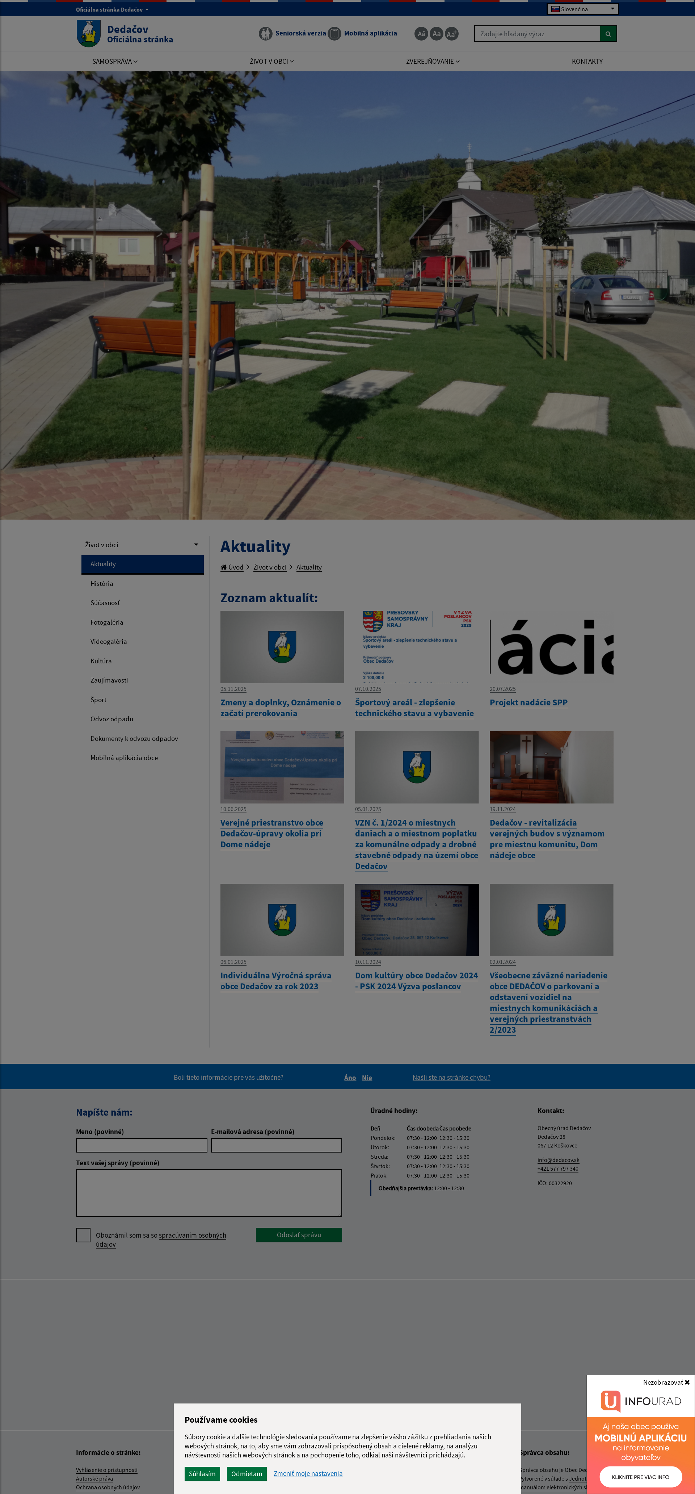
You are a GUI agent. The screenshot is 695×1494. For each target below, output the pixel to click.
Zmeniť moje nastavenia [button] (308, 1473)
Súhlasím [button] (202, 1473)
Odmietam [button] (246, 1473)
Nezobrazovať (664, 1382)
